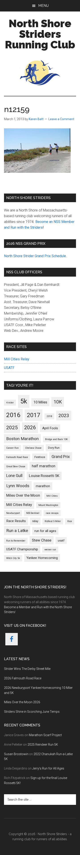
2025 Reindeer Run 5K (43, 744)
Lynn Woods (17, 485)
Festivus (39, 457)
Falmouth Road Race (17, 457)
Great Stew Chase (15, 466)
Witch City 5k (13, 558)
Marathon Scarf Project (45, 735)
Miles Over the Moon (23, 495)
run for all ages (45, 531)
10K (58, 402)
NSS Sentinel (32, 513)
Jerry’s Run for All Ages (48, 768)
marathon (43, 486)
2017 (33, 415)
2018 (49, 416)
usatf (61, 540)
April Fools (50, 428)
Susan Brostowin (16, 754)
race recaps (52, 513)
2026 (30, 427)
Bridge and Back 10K (56, 439)
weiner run (50, 549)
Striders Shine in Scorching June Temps (32, 711)
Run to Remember (15, 540)
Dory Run (54, 447)
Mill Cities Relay (16, 359)
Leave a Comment (61, 119)
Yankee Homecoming (42, 558)
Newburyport (13, 513)
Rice (69, 521)
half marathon (43, 466)
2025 (12, 428)
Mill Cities (52, 495)
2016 (13, 415)
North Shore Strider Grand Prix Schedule (35, 256)
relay (35, 521)
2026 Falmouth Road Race (22, 678)
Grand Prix (61, 456)
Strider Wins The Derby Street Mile (27, 669)
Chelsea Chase (33, 447)
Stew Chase (41, 540)
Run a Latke (17, 530)
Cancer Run (12, 447)
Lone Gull (14, 475)
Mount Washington (48, 505)
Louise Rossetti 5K (44, 476)
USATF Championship (22, 549)
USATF (9, 368)
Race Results (16, 521)
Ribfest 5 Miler (53, 521)
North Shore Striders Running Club (40, 34)
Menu (43, 6)
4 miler (10, 402)
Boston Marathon (22, 438)
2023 (63, 415)
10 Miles (40, 402)
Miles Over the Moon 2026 (22, 702)
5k (23, 401)
